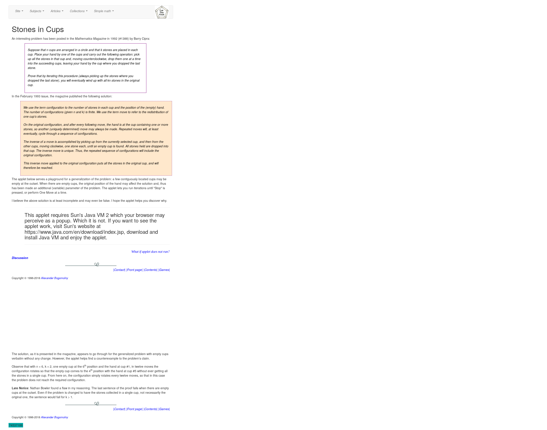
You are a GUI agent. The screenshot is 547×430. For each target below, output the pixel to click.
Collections (79, 12)
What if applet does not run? (150, 251)
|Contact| (119, 270)
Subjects (38, 12)
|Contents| (150, 270)
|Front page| (134, 270)
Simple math (105, 12)
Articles (58, 12)
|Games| (164, 270)
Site (20, 12)
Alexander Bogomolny (54, 278)
